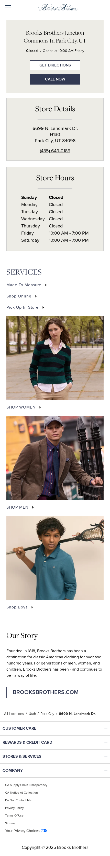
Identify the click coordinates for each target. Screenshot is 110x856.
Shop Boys (17, 607)
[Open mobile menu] (8, 7)
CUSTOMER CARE (35, 728)
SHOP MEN (17, 507)
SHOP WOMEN (21, 407)
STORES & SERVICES (35, 756)
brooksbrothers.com (46, 692)
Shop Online (18, 296)
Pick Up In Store (22, 307)
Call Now (55, 79)
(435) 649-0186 (55, 151)
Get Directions (50, 63)
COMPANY (35, 770)
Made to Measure (23, 285)
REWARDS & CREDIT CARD (35, 742)
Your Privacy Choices (22, 831)
